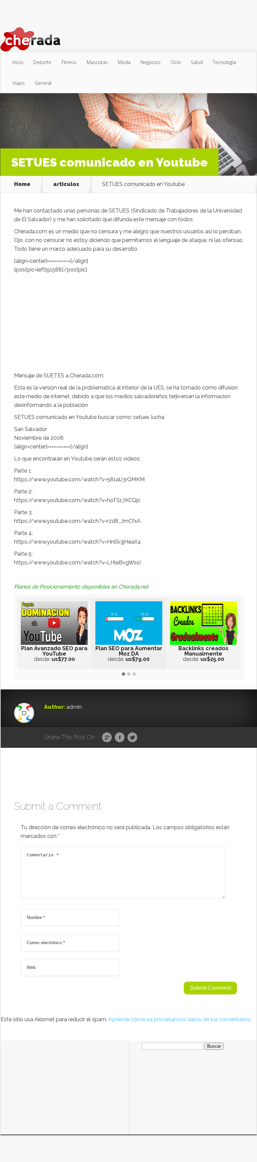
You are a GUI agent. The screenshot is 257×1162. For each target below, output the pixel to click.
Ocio (176, 62)
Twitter (132, 737)
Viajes (18, 83)
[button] (123, 674)
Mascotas (97, 62)
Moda (124, 62)
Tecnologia (224, 62)
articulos (66, 184)
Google (107, 737)
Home (22, 184)
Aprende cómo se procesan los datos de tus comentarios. (180, 1019)
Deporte (42, 62)
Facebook (119, 737)
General (43, 83)
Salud (197, 62)
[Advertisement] (129, 324)
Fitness (69, 62)
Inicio (17, 62)
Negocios (151, 62)
